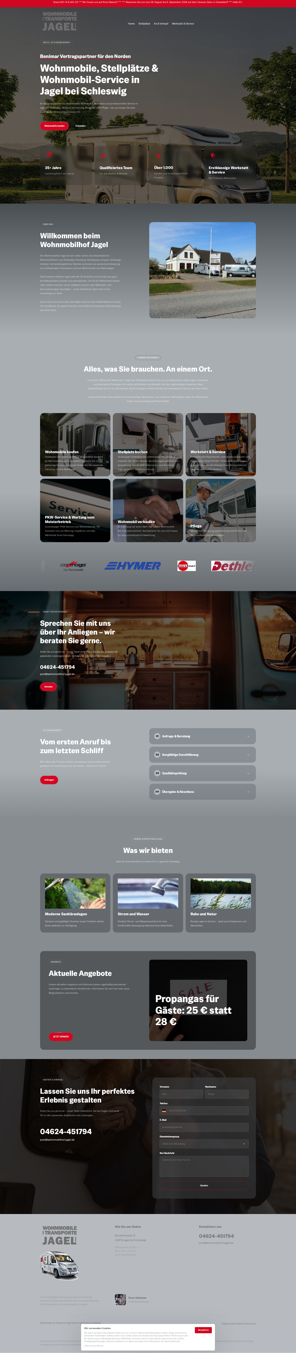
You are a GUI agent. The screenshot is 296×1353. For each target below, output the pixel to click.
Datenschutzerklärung (93, 1345)
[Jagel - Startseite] (59, 24)
